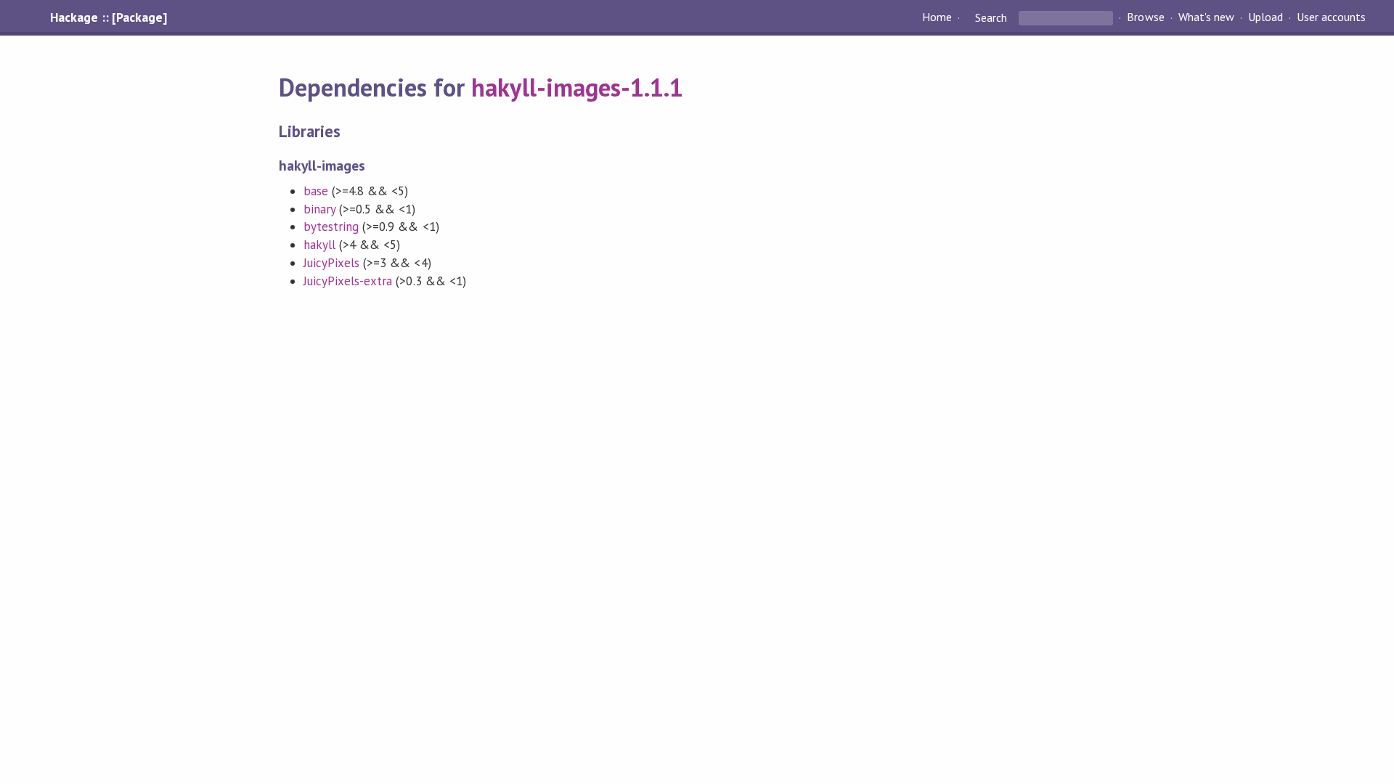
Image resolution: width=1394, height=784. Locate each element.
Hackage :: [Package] (108, 17)
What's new (1206, 17)
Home (937, 17)
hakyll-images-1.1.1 (576, 87)
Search (991, 17)
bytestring (331, 226)
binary (319, 209)
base (315, 191)
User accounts (1331, 17)
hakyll (319, 245)
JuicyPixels (331, 263)
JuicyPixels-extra (347, 281)
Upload (1265, 17)
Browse (1145, 17)
